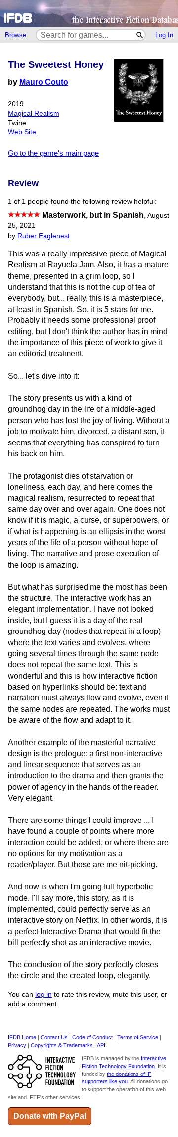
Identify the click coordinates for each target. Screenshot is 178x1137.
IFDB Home (22, 1037)
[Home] (89, 13)
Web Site (22, 132)
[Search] (140, 35)
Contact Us (54, 1037)
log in (43, 994)
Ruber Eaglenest (43, 236)
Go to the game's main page (53, 153)
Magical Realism (33, 113)
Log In (164, 35)
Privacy (17, 1045)
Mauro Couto (43, 82)
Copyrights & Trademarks (62, 1045)
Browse (15, 35)
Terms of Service (137, 1037)
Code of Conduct (92, 1037)
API (101, 1045)
